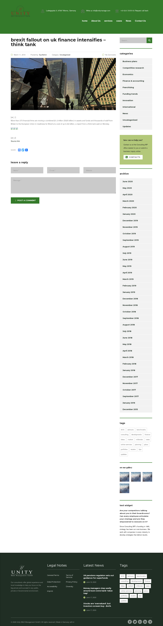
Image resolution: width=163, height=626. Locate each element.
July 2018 (127, 331)
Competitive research (133, 68)
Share (13, 150)
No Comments (110, 54)
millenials (139, 439)
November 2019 (130, 227)
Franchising (128, 87)
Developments (136, 434)
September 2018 (131, 318)
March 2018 (128, 357)
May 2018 (127, 344)
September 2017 (131, 396)
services (108, 20)
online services (126, 444)
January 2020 (129, 214)
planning (138, 444)
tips (140, 449)
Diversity (69, 586)
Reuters (133, 449)
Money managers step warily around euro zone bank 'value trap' (98, 590)
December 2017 (130, 377)
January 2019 (129, 292)
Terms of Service (69, 576)
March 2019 (128, 279)
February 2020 (130, 207)
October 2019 (129, 233)
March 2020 (128, 201)
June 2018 (127, 338)
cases (119, 20)
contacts (134, 157)
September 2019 (131, 240)
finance (147, 434)
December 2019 (130, 220)
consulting (124, 434)
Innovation (128, 100)
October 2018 (129, 312)
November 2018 (130, 305)
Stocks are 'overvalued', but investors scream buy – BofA (97, 604)
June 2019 (127, 259)
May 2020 (127, 188)
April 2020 (127, 194)
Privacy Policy (71, 582)
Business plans (130, 61)
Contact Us (140, 20)
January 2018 (129, 370)
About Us (95, 20)
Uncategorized (130, 120)
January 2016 (129, 403)
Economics (128, 74)
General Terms (53, 575)
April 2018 (127, 351)
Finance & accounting (133, 81)
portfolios (124, 449)
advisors (130, 429)
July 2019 (127, 253)
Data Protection (53, 582)
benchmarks (141, 429)
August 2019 (129, 246)
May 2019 (127, 266)
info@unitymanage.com (101, 10)
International (129, 107)
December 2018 (130, 299)
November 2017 (130, 383)
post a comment (26, 200)
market (130, 439)
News (128, 20)
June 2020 (128, 181)
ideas (123, 439)
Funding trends (130, 94)
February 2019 (129, 286)
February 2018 (129, 364)
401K (122, 429)
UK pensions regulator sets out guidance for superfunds (98, 576)
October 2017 (129, 390)
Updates (127, 126)
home (84, 20)
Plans (146, 444)
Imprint (50, 591)
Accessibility (52, 586)
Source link (15, 141)
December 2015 (130, 409)
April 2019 (127, 273)
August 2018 (129, 325)
